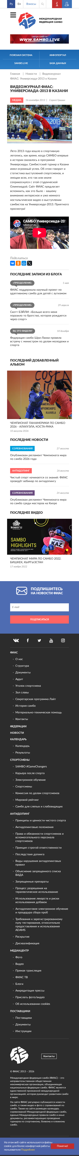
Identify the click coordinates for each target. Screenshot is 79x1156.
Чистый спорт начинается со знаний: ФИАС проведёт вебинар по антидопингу (39, 479)
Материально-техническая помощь (38, 712)
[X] (29, 263)
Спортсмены (20, 760)
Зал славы (22, 692)
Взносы (31, 4)
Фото (18, 957)
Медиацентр (19, 951)
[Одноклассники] (18, 263)
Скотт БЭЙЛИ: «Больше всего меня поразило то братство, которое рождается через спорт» (38, 316)
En (19, 4)
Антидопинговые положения (34, 827)
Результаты (22, 752)
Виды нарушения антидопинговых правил (38, 863)
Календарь (18, 739)
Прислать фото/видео (30, 997)
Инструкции (23, 1031)
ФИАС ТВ (21, 977)
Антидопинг (20, 814)
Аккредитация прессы (29, 990)
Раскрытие (22, 936)
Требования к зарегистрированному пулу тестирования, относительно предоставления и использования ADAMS (38, 925)
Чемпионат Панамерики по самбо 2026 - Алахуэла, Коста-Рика (37, 425)
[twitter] (39, 640)
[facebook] (27, 640)
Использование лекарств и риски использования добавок (37, 900)
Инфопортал (58, 55)
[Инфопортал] (57, 4)
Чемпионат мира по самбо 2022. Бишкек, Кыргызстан (35, 560)
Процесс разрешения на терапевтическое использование (36, 890)
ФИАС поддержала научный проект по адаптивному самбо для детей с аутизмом (38, 291)
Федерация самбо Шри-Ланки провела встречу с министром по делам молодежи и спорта (39, 341)
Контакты (21, 719)
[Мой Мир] (23, 263)
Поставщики (20, 1011)
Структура (22, 665)
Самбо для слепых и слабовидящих (39, 806)
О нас (19, 659)
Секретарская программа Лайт (35, 699)
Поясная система (21, 55)
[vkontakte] (16, 640)
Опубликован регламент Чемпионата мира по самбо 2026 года (38, 457)
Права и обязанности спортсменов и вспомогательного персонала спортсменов (39, 837)
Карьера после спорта (30, 773)
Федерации (18, 726)
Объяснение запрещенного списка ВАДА (38, 873)
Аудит (19, 679)
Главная (15, 73)
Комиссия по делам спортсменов (37, 793)
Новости (32, 73)
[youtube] (51, 640)
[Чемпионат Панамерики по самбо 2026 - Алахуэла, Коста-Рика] (39, 395)
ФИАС (14, 652)
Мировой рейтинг (27, 800)
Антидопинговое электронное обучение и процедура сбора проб (41, 911)
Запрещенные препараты (32, 881)
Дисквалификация (27, 943)
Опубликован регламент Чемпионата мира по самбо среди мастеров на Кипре (38, 501)
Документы (23, 672)
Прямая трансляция (28, 970)
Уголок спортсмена (28, 685)
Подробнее (28, 1150)
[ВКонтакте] (12, 263)
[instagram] (63, 640)
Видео (19, 964)
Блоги (19, 984)
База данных (58, 63)
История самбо (25, 705)
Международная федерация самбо (50, 20)
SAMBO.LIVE (21, 63)
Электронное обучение (30, 780)
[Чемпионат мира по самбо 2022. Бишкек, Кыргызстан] (39, 537)
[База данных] (67, 4)
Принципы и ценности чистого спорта (40, 820)
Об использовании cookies (32, 1004)
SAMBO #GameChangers (31, 766)
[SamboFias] (19, 1055)
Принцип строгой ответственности (38, 847)
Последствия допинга (29, 854)
